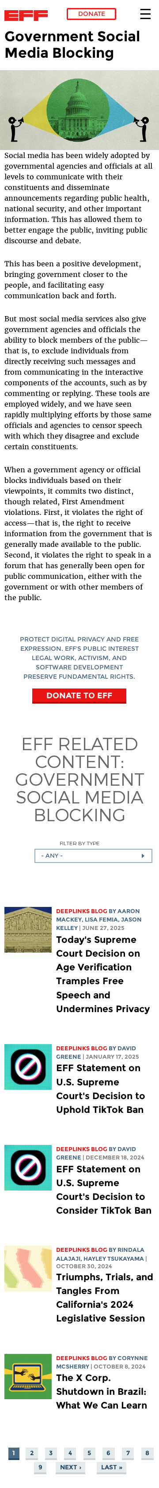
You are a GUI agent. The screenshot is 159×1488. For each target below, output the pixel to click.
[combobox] (93, 856)
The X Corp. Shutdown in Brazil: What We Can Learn (101, 1391)
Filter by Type (80, 843)
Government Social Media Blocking (79, 796)
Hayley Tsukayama (113, 1258)
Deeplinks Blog (81, 911)
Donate (91, 13)
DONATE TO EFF (79, 695)
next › (70, 1467)
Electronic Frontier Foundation (28, 15)
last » (111, 1467)
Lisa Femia (101, 919)
